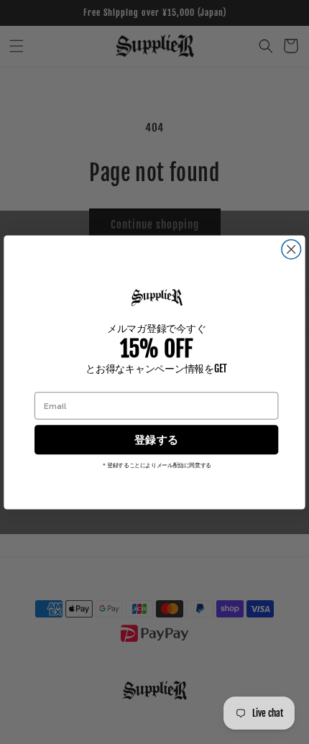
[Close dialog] (291, 249)
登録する (156, 439)
